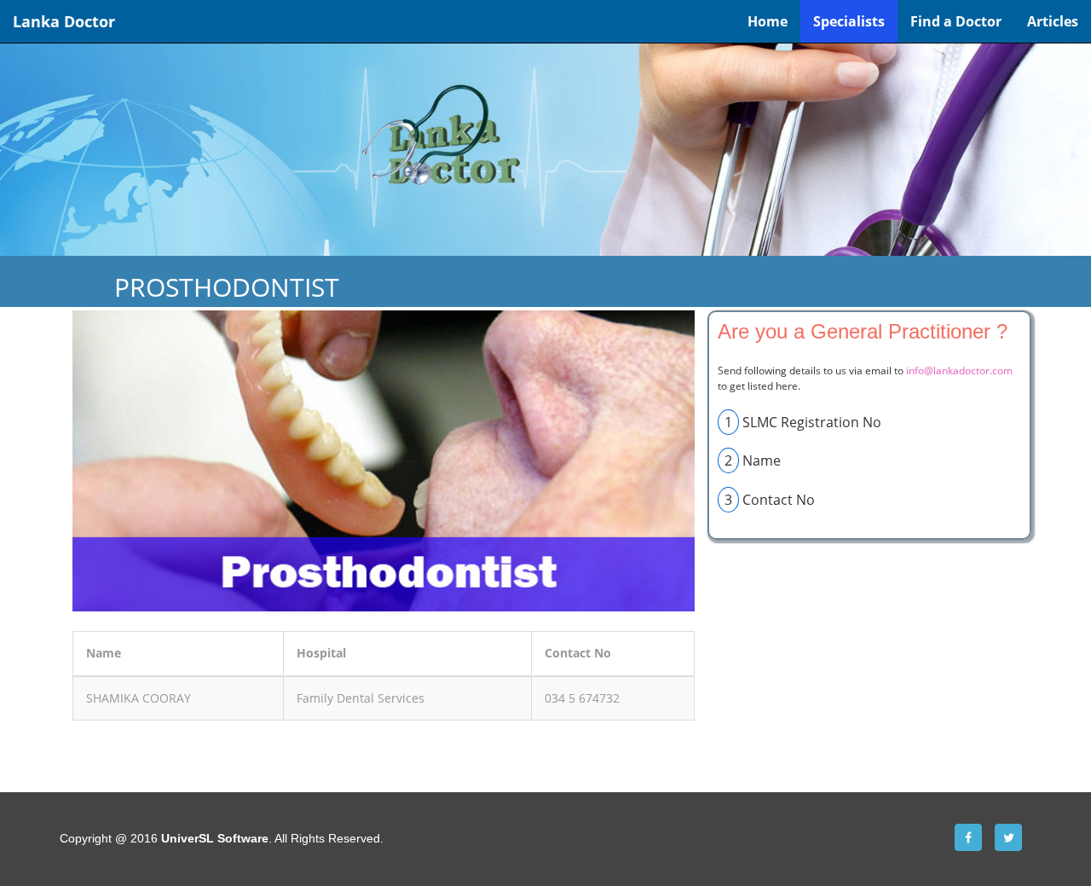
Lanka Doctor (64, 21)
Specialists (849, 21)
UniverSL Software (214, 838)
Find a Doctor (956, 21)
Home (768, 21)
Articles (1052, 21)
